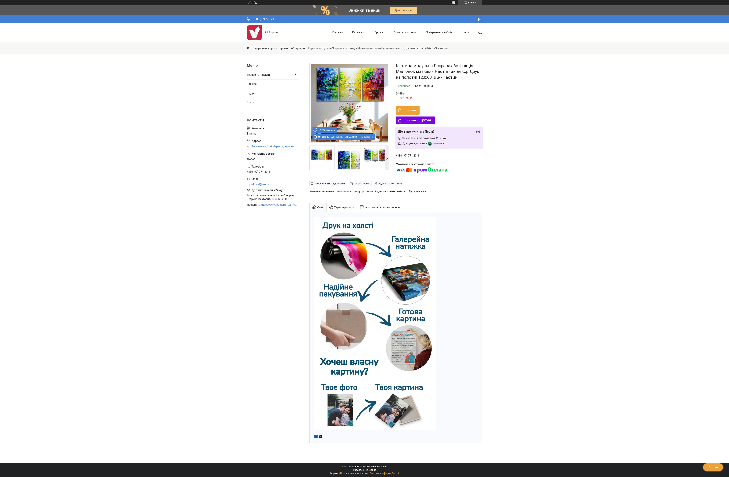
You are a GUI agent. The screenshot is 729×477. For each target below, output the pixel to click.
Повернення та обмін (439, 32)
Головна (337, 32)
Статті (251, 102)
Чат (715, 467)
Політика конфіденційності (384, 473)
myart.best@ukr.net (259, 184)
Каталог (357, 32)
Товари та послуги (263, 48)
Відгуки (251, 93)
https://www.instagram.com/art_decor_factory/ (279, 204)
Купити (411, 110)
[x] (320, 436)
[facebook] (316, 436)
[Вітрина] (254, 32)
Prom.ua (382, 466)
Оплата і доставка (405, 32)
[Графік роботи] (480, 19)
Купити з (412, 120)
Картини (283, 48)
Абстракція (298, 48)
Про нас (379, 32)
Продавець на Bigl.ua (364, 470)
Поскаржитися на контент (354, 473)
